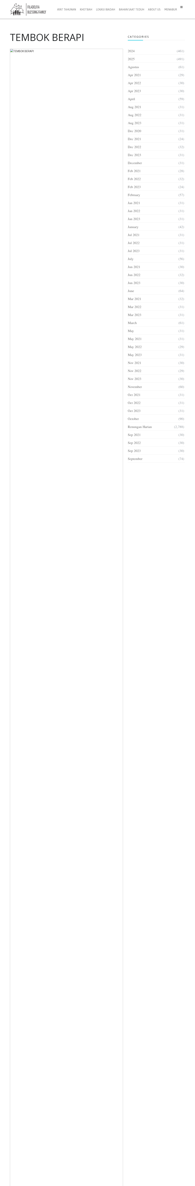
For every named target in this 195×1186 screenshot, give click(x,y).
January (133, 226)
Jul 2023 (134, 250)
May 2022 (135, 346)
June (131, 290)
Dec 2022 (134, 146)
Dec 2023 (134, 154)
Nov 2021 (134, 362)
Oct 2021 (134, 394)
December (135, 162)
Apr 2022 (134, 83)
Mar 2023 (134, 314)
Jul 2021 (134, 234)
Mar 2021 (134, 298)
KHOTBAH (86, 9)
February (134, 194)
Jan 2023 (134, 218)
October (133, 418)
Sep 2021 (134, 434)
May (131, 330)
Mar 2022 (134, 306)
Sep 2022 (134, 442)
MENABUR (170, 9)
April (131, 99)
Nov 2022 (134, 370)
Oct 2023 (134, 410)
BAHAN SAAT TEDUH (131, 9)
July (130, 258)
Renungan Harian (140, 426)
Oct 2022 (134, 402)
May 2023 (135, 354)
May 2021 (135, 338)
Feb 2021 (134, 170)
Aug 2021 (134, 107)
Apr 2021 (134, 75)
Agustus (133, 67)
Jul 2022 (134, 242)
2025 (131, 59)
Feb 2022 (134, 178)
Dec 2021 (134, 138)
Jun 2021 (134, 266)
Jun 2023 (134, 282)
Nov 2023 (134, 378)
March (132, 322)
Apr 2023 (134, 91)
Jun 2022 (134, 274)
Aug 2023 (134, 123)
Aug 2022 (134, 115)
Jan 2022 (134, 210)
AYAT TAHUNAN (66, 9)
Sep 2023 (134, 450)
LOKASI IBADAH (105, 9)
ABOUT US (154, 9)
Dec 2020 (134, 130)
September (135, 458)
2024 (131, 51)
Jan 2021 (134, 202)
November (135, 386)
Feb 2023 (134, 186)
